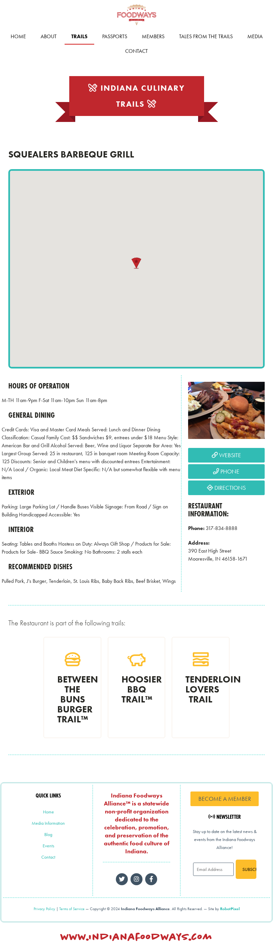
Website (229, 455)
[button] (136, 263)
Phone (229, 471)
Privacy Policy (44, 908)
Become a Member (224, 798)
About (49, 36)
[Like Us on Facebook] (136, 879)
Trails (79, 36)
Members (153, 36)
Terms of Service (72, 908)
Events (48, 846)
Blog (48, 834)
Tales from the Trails (206, 36)
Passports (114, 36)
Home (18, 36)
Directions (229, 487)
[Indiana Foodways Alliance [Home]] (136, 26)
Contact (136, 51)
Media (255, 36)
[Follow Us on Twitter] (122, 879)
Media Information (48, 823)
